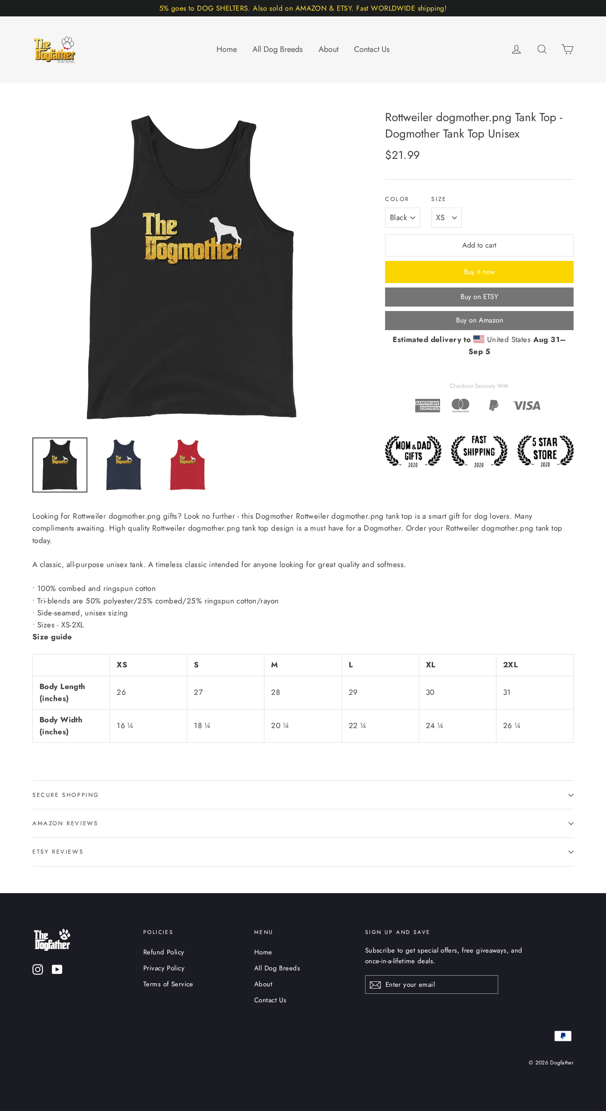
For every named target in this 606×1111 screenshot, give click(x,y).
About (328, 49)
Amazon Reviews (65, 823)
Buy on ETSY (479, 297)
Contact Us (372, 49)
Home (226, 49)
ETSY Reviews (57, 851)
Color (397, 199)
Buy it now (479, 272)
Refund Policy (164, 952)
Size (438, 199)
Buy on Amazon (479, 320)
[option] (192, 269)
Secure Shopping (65, 795)
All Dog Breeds (277, 49)
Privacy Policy (164, 968)
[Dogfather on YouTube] (57, 969)
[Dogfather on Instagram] (37, 969)
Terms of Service (168, 984)
